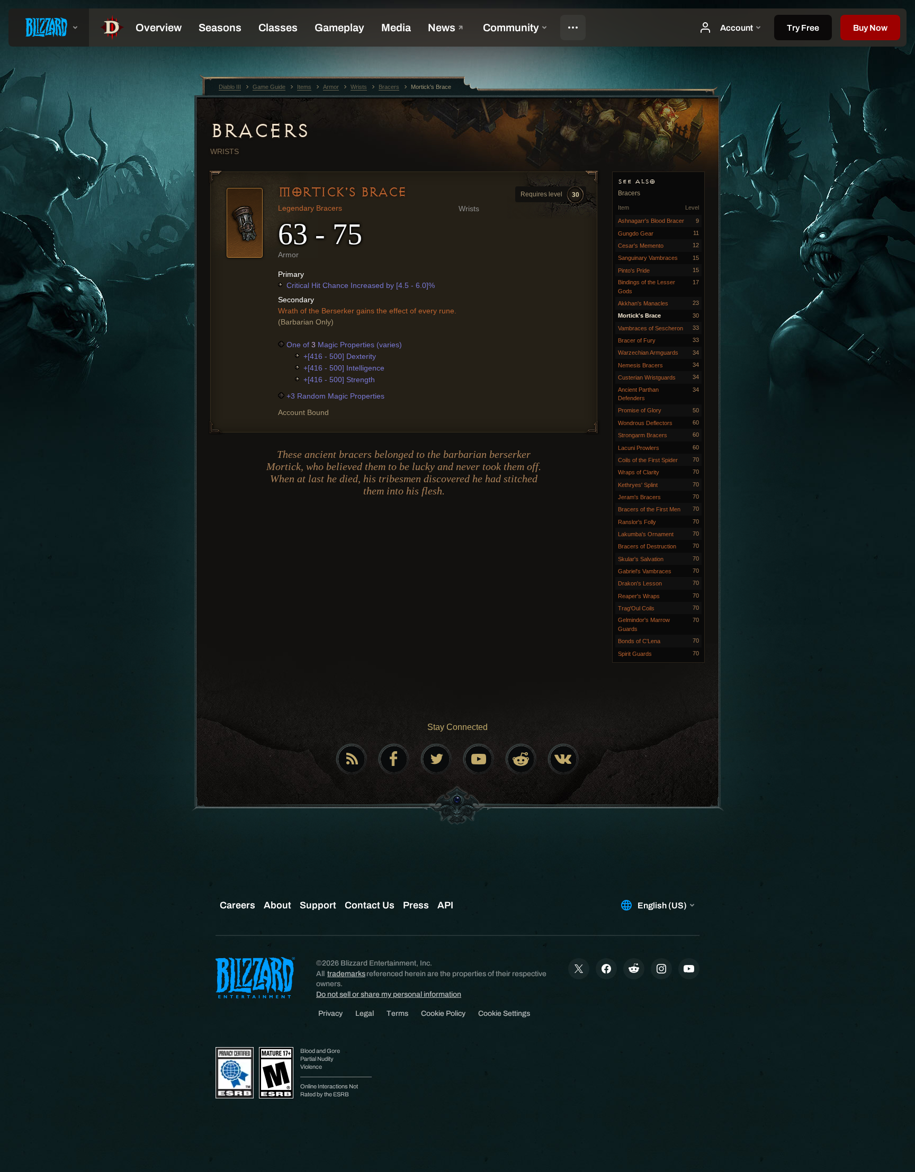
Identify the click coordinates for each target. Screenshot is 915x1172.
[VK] (563, 759)
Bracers (259, 131)
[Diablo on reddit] (521, 759)
